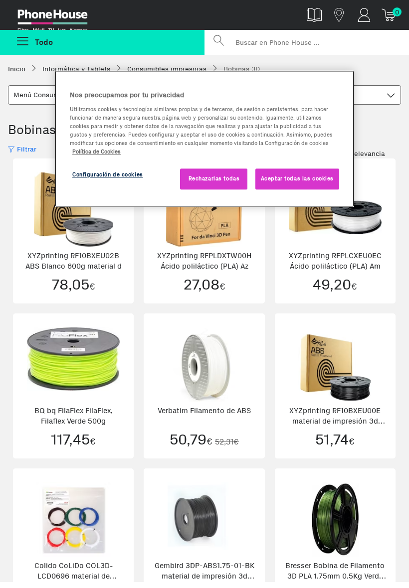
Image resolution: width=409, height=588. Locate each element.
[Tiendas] (339, 14)
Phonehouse (59, 17)
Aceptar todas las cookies (297, 178)
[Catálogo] (314, 14)
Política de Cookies (96, 151)
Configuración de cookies (107, 174)
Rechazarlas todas (214, 178)
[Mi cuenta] (364, 14)
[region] (204, 138)
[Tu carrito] (389, 14)
